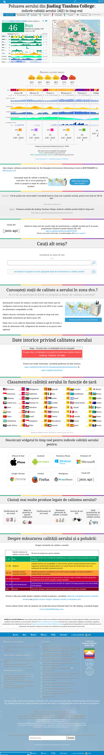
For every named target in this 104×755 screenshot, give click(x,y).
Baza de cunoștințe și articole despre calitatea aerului (20, 661)
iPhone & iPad (18, 456)
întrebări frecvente (13, 670)
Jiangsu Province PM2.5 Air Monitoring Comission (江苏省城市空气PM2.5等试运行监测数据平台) (51, 716)
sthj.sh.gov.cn (9, 170)
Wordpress (63, 473)
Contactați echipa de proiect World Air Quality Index (20, 647)
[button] (94, 42)
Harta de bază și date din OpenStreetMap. (57, 688)
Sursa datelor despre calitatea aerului (17, 675)
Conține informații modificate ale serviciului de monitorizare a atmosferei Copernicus (59, 674)
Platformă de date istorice (13, 687)
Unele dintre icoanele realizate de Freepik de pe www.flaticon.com (59, 679)
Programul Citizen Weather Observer (55, 668)
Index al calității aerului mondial (48, 622)
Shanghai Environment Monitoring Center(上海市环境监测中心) (51, 713)
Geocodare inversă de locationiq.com (55, 685)
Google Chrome (18, 473)
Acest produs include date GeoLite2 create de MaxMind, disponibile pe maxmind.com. (58, 654)
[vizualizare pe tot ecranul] (46, 21)
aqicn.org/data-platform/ (52, 370)
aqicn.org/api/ (80, 233)
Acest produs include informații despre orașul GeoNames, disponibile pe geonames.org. (59, 659)
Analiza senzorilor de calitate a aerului (18, 666)
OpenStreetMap (88, 55)
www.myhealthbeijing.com (51, 609)
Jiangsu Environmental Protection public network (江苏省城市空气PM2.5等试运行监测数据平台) (52, 718)
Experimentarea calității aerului (15, 664)
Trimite (70, 738)
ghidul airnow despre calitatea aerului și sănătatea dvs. (57, 599)
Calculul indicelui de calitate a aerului (17, 677)
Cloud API (85, 473)
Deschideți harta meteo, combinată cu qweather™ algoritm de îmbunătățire (60, 664)
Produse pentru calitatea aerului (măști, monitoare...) (18, 682)
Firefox (41, 473)
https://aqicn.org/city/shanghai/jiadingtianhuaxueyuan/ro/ (52, 213)
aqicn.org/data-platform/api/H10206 (61, 231)
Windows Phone (63, 456)
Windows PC (85, 456)
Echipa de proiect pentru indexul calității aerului (46, 624)
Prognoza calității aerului (13, 679)
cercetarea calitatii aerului (17, 655)
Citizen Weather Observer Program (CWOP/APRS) (51, 711)
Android (40, 456)
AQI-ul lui (14, 21)
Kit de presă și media (11, 650)
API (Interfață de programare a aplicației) (19, 685)
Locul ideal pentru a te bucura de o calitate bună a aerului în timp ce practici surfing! (60, 692)
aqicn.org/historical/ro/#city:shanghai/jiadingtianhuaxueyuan (51, 367)
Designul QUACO (48, 696)
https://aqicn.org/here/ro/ (52, 204)
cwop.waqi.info (48, 670)
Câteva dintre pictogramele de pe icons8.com (58, 683)
